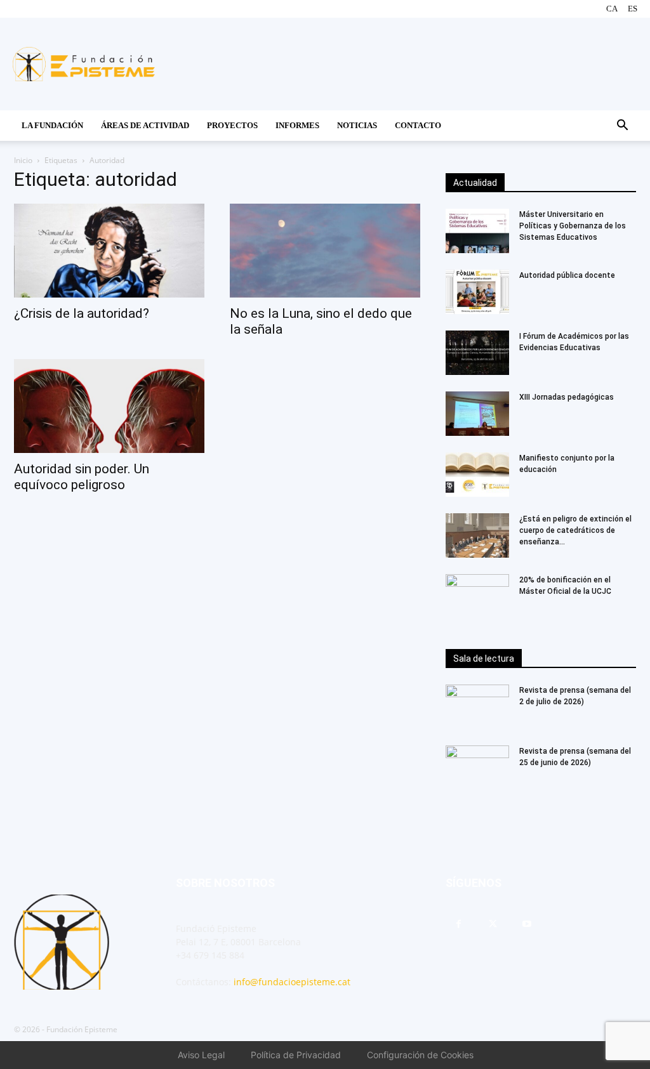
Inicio (23, 160)
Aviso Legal (201, 1054)
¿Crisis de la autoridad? (81, 313)
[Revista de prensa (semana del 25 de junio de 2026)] (477, 767)
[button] (622, 127)
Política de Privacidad (296, 1054)
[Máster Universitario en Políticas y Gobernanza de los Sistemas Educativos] (477, 231)
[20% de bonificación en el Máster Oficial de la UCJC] (477, 596)
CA (612, 8)
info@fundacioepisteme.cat (292, 982)
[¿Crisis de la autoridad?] (109, 251)
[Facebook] (458, 924)
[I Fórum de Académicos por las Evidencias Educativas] (477, 353)
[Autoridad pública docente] (477, 292)
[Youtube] (527, 924)
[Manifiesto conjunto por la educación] (477, 474)
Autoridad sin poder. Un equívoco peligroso (81, 476)
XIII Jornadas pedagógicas (566, 397)
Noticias (357, 125)
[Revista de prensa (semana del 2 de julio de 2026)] (477, 707)
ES (632, 8)
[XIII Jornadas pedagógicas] (477, 413)
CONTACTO (418, 125)
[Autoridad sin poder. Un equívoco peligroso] (109, 406)
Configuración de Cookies (420, 1054)
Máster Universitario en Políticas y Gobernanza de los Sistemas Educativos (572, 226)
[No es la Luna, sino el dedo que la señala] (325, 251)
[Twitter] (492, 924)
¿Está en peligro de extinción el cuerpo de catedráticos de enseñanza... (575, 530)
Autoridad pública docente (567, 275)
